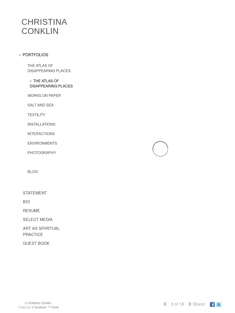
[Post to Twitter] (218, 304)
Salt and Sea (41, 104)
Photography (42, 152)
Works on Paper (44, 95)
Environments (42, 142)
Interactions (41, 133)
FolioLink (24, 307)
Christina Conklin (44, 26)
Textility (36, 114)
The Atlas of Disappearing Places (49, 68)
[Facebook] (212, 304)
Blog (33, 171)
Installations (41, 124)
